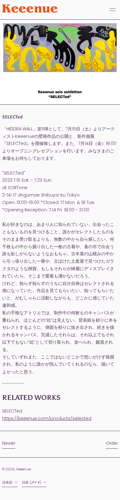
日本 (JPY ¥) (32, 482)
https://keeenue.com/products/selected (46, 418)
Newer (8, 443)
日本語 (7, 482)
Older (112, 443)
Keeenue (23, 469)
